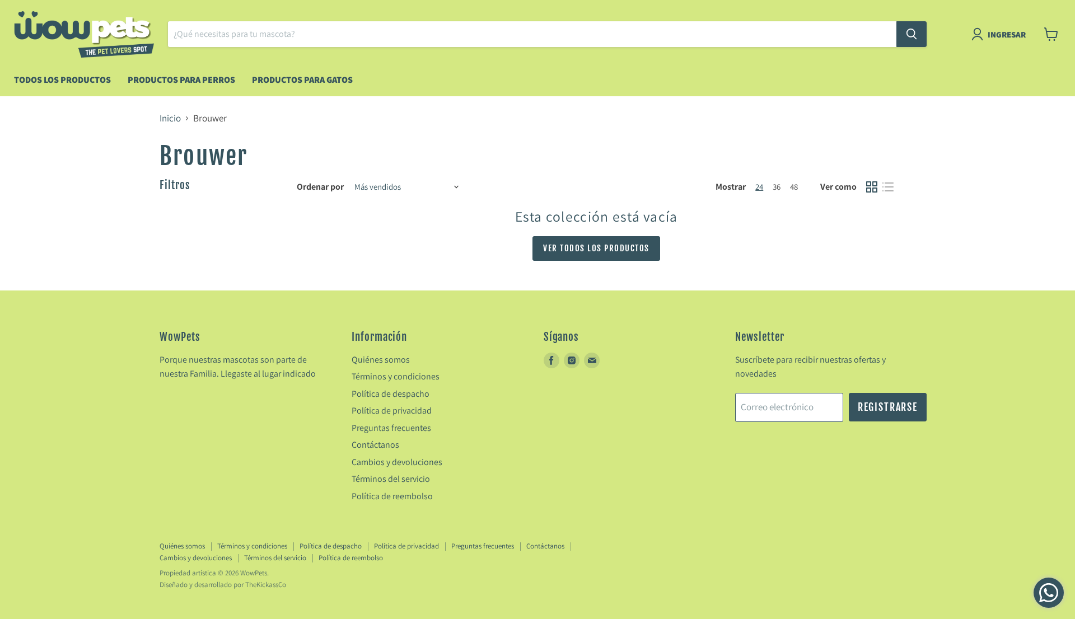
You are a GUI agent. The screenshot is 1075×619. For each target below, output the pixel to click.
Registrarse (888, 407)
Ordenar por (320, 187)
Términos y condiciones (396, 376)
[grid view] (872, 187)
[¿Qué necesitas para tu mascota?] (911, 34)
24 (759, 186)
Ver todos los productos (596, 248)
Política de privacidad (392, 410)
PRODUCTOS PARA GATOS (302, 80)
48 (794, 186)
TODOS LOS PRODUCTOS (62, 80)
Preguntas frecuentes (391, 428)
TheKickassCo (265, 584)
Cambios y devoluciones (397, 462)
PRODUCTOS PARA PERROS (181, 80)
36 (776, 186)
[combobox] (532, 34)
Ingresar (1007, 34)
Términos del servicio (391, 479)
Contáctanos (375, 445)
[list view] (888, 187)
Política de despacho (390, 394)
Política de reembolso (392, 496)
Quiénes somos (381, 359)
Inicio (170, 118)
